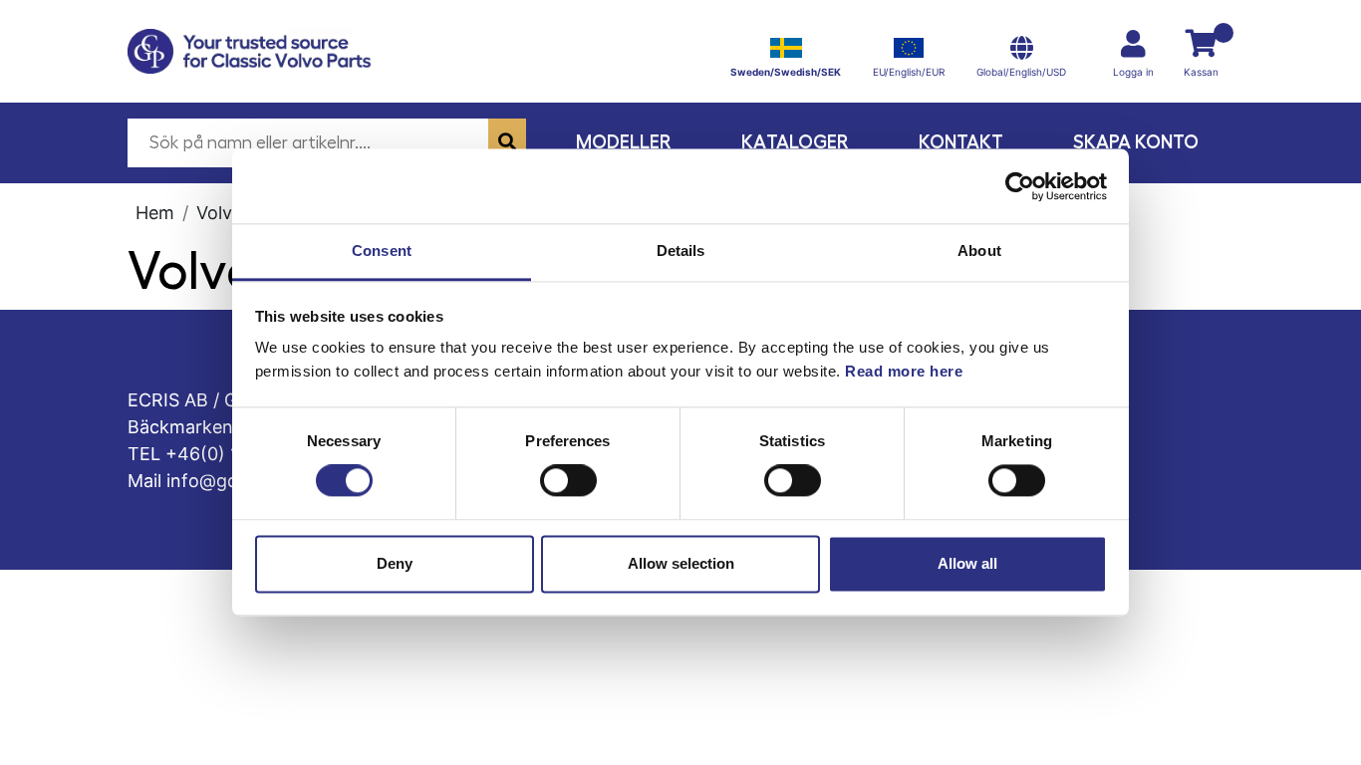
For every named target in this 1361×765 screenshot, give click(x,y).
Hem (155, 212)
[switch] (568, 481)
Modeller (624, 141)
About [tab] (979, 250)
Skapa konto (1136, 141)
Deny (394, 563)
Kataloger (795, 141)
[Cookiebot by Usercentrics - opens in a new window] (1020, 186)
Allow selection (681, 563)
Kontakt (961, 141)
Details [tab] (681, 250)
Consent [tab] (381, 250)
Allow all (967, 563)
